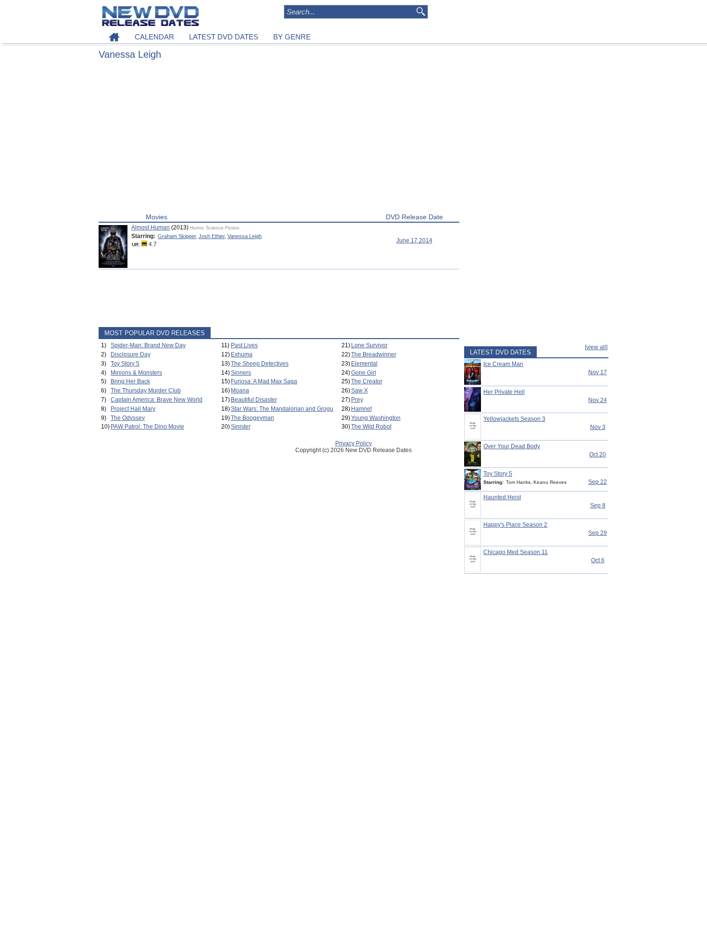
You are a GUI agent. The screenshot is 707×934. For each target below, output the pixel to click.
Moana (240, 390)
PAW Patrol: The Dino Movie (147, 426)
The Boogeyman (252, 418)
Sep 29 (597, 533)
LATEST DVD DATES (223, 37)
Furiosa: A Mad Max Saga (264, 381)
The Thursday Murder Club (146, 390)
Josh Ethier (212, 236)
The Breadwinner (373, 354)
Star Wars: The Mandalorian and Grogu (282, 408)
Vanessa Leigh (244, 236)
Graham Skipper (177, 236)
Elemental (364, 363)
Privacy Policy (353, 443)
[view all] (596, 347)
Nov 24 (597, 400)
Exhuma (241, 354)
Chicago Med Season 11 (515, 552)
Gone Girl (363, 372)
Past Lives (244, 345)
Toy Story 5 (125, 363)
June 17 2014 (414, 240)
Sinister (241, 426)
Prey (357, 399)
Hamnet (361, 408)
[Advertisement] (279, 138)
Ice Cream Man (503, 364)
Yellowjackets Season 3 (514, 419)
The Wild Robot (371, 426)
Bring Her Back (130, 381)
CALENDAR (154, 37)
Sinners (241, 372)
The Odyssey (128, 418)
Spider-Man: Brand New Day (148, 345)
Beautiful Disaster (254, 399)
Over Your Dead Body (511, 446)
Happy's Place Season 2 (515, 524)
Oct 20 (597, 454)
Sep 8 (598, 505)
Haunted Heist (502, 497)
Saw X (359, 390)
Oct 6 (598, 560)
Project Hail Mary (133, 408)
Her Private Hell (504, 392)
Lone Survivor (369, 345)
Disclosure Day (131, 354)
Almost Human (150, 227)
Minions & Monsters (136, 372)
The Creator (366, 381)
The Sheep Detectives (260, 363)
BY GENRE (292, 37)
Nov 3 (598, 427)
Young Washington (376, 418)
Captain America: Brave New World (156, 399)
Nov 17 (597, 372)
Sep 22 (597, 482)
